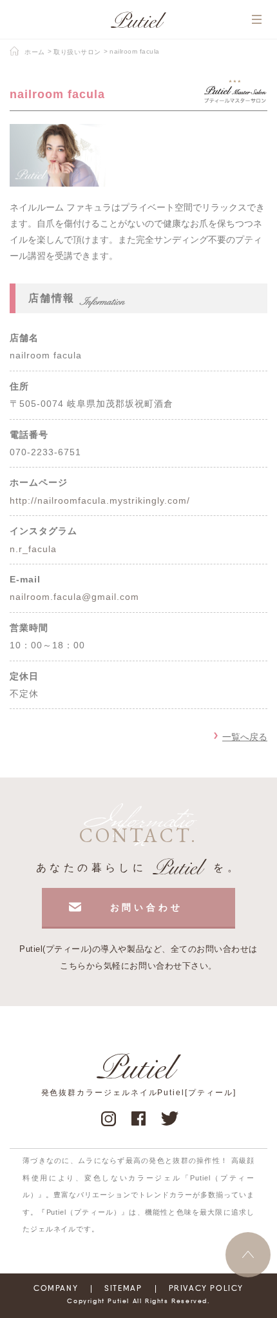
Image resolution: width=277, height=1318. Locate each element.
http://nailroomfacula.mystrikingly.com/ (100, 500)
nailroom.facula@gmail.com (74, 597)
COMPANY (55, 1289)
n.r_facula (33, 549)
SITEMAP (123, 1289)
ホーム (34, 52)
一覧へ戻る (244, 737)
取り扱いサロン (77, 52)
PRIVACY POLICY (206, 1289)
